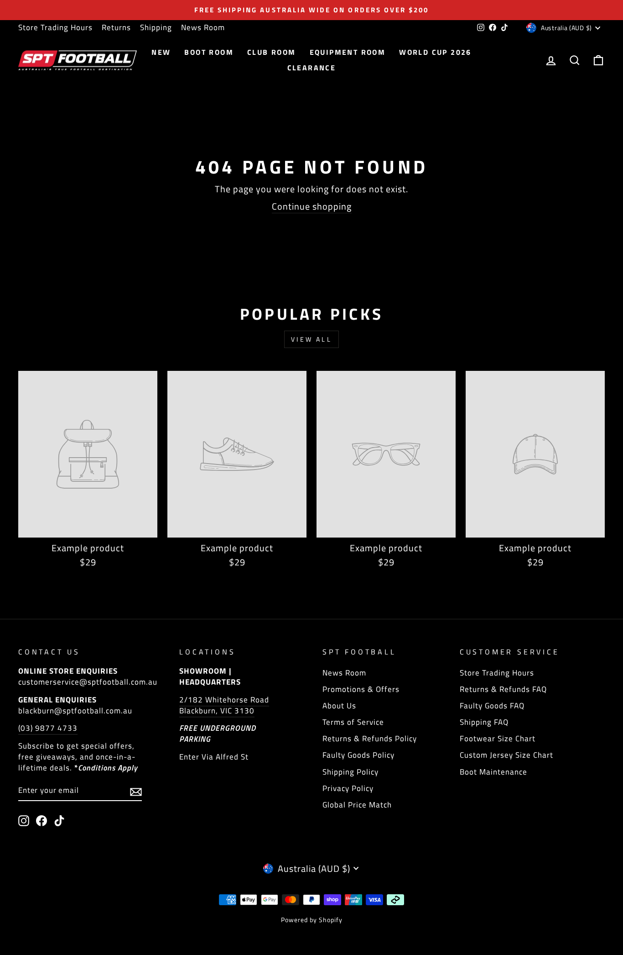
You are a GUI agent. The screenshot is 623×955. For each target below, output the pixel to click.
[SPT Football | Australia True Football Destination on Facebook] (41, 820)
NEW (161, 52)
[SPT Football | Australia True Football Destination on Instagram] (23, 820)
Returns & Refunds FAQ (503, 689)
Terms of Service (353, 722)
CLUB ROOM (271, 52)
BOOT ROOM (209, 52)
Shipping (156, 27)
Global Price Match (357, 805)
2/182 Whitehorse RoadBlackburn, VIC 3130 (224, 705)
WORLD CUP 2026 (435, 52)
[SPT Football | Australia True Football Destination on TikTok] (59, 820)
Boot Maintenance (493, 772)
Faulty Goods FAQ (492, 706)
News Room (203, 27)
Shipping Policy (350, 772)
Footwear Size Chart (497, 738)
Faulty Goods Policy (358, 755)
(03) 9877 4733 (48, 728)
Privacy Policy (348, 788)
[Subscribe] (136, 791)
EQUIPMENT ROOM (348, 52)
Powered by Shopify (312, 919)
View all (311, 339)
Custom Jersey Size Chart (506, 755)
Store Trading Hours (55, 27)
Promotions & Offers (361, 689)
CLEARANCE (311, 67)
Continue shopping (312, 206)
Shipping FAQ (484, 722)
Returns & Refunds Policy (369, 738)
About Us (339, 706)
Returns (116, 27)
